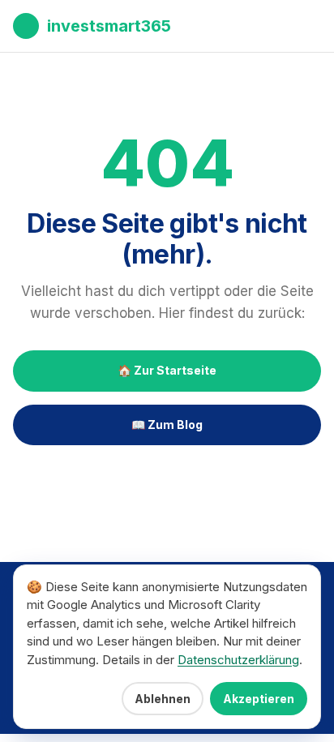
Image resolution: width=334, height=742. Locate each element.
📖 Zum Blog (167, 424)
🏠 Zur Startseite (167, 370)
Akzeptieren (258, 699)
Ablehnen (163, 699)
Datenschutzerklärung (238, 659)
